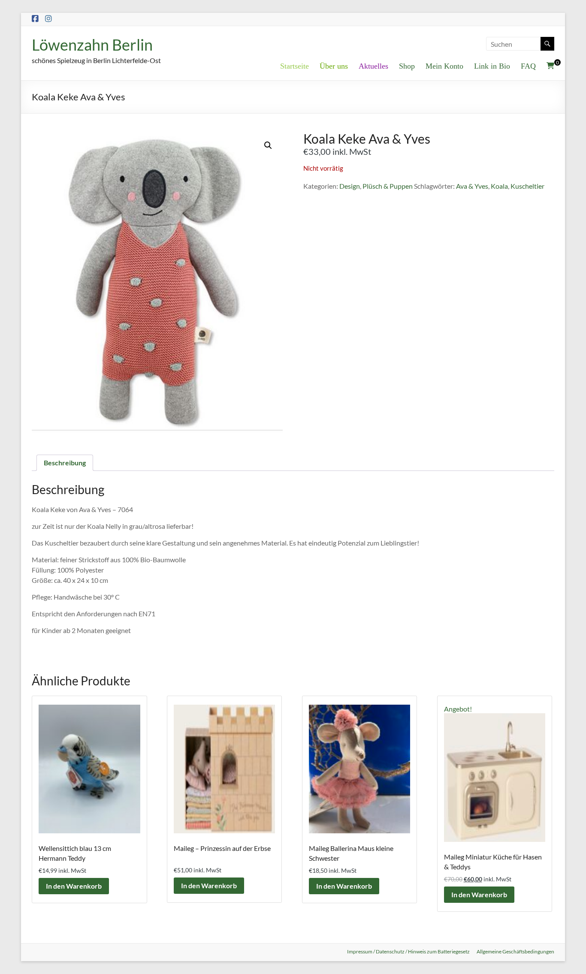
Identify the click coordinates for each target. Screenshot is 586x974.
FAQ (528, 66)
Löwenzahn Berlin (92, 44)
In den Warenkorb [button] (74, 886)
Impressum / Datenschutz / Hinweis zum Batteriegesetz (408, 951)
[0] (550, 65)
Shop (407, 66)
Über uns (334, 66)
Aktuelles (373, 66)
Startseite (294, 66)
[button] (268, 145)
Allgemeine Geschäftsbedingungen (515, 951)
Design (349, 186)
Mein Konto (444, 66)
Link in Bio (492, 66)
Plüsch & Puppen (387, 186)
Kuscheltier (527, 186)
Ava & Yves (472, 186)
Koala (499, 186)
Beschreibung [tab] (65, 462)
